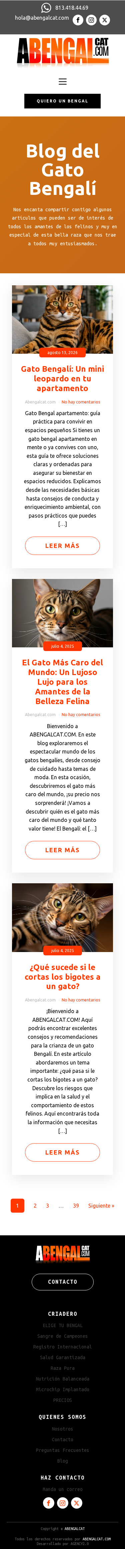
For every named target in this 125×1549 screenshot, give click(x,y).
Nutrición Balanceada (62, 1378)
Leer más (62, 545)
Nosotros (62, 1429)
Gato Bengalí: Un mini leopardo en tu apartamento (62, 378)
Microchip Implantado (62, 1389)
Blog (62, 1461)
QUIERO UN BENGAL (62, 101)
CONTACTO (62, 1282)
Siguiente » (101, 1206)
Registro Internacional (62, 1346)
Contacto (62, 1439)
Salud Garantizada (62, 1357)
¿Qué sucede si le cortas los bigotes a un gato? (63, 977)
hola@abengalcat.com (42, 18)
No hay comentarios (81, 402)
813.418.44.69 (71, 8)
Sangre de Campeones (62, 1336)
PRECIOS (62, 1400)
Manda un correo (63, 1489)
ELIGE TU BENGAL (63, 1325)
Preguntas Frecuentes (62, 1450)
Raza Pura (63, 1368)
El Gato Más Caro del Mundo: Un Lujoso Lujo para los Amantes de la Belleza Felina (62, 681)
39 (76, 1206)
